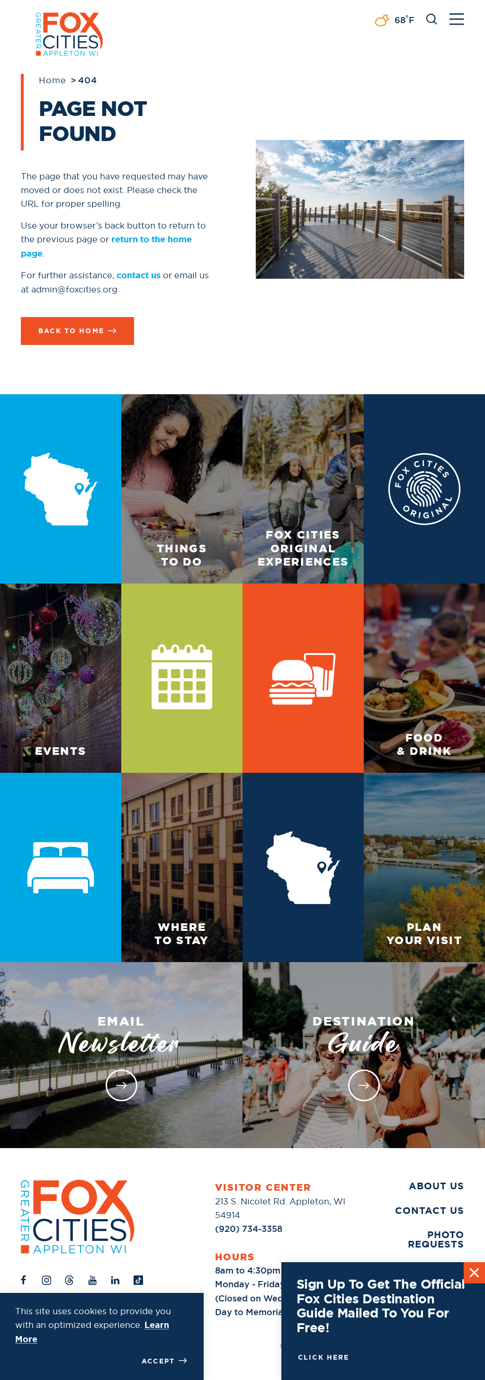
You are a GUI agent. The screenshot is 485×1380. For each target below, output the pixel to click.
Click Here (324, 1357)
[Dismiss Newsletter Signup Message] (474, 1272)
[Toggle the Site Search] (431, 18)
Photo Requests (436, 1239)
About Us (436, 1186)
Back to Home (71, 331)
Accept (158, 1361)
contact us (139, 275)
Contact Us (429, 1210)
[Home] (78, 1216)
